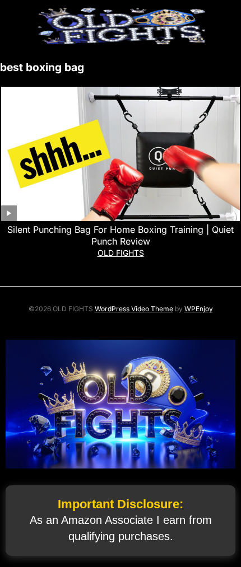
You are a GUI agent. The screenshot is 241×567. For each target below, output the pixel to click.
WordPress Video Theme (134, 308)
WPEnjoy (198, 308)
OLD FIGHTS (121, 252)
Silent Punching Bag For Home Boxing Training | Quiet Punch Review (120, 235)
